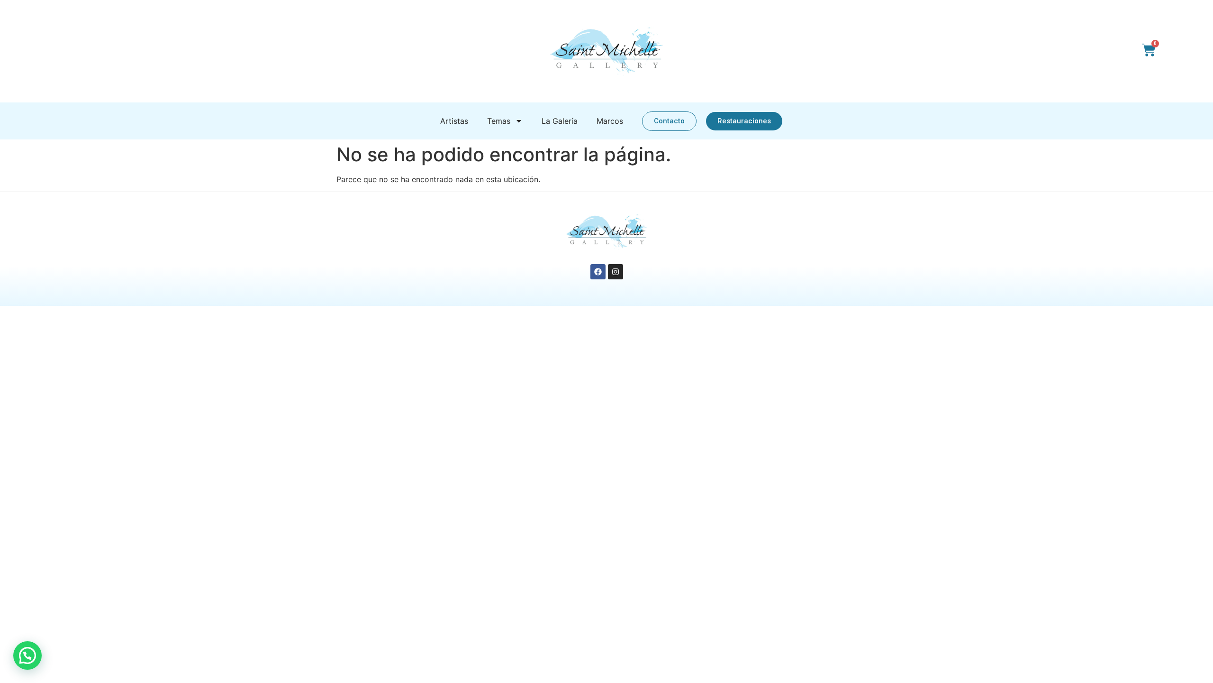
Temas (498, 121)
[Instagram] (615, 271)
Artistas (454, 121)
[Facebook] (598, 271)
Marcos (610, 121)
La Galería (560, 121)
